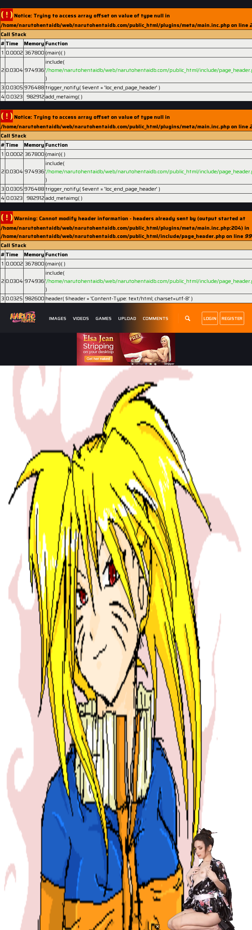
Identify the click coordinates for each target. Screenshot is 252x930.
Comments (155, 318)
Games (103, 318)
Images (57, 318)
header (53, 298)
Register (231, 318)
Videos (81, 318)
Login (210, 318)
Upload (127, 318)
